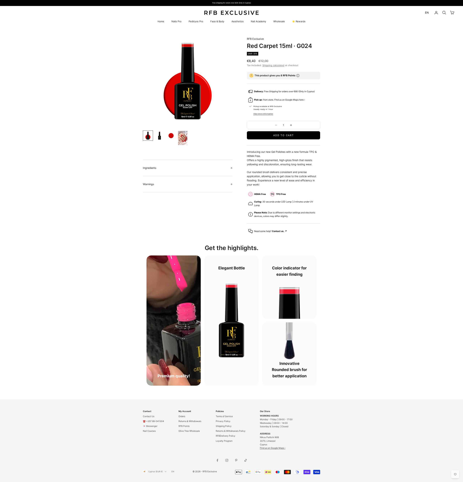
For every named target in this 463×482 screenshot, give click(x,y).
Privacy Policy (223, 421)
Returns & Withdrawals (190, 421)
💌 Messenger (150, 426)
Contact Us (148, 416)
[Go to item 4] (183, 138)
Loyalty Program (224, 441)
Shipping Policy (224, 426)
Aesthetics (238, 21)
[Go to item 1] (148, 136)
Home (161, 21)
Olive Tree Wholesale (189, 431)
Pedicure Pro (196, 21)
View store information (263, 114)
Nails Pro (176, 21)
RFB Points (184, 426)
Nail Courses (149, 431)
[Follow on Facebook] (217, 460)
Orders (182, 416)
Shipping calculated (273, 65)
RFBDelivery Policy (225, 435)
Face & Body (217, 21)
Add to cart (283, 135)
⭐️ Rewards (298, 21)
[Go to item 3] (171, 136)
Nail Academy (258, 21)
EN (427, 12)
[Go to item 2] (159, 136)
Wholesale (279, 21)
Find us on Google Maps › (272, 448)
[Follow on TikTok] (245, 460)
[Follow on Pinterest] (236, 460)
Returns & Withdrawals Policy (230, 431)
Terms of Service (224, 416)
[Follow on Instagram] (227, 460)
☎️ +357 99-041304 (153, 421)
